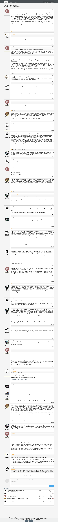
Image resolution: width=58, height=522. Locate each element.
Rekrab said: (13, 349)
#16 (53, 217)
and (14, 31)
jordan (7, 491)
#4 (53, 75)
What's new (10, 2)
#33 (53, 467)
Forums (6, 2)
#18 (53, 249)
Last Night (51, 501)
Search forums (10, 3)
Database (15, 2)
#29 (53, 404)
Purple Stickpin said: (14, 194)
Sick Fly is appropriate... (10, 500)
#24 (53, 340)
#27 (53, 384)
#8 (53, 123)
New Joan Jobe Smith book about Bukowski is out (15, 495)
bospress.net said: (13, 371)
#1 (53, 9)
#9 (53, 132)
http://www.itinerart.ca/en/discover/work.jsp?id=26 (19, 379)
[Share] (52, 9)
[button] (13, 2)
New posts (5, 3)
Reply (53, 29)
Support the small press (14, 491)
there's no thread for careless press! (13, 493)
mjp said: (12, 34)
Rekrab (51, 493)
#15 (53, 206)
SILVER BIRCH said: (14, 101)
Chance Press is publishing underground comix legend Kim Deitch (18, 490)
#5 (53, 84)
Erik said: (12, 433)
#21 (53, 298)
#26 (53, 369)
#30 (53, 424)
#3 (53, 46)
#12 (53, 167)
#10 (53, 151)
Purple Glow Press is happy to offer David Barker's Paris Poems (17, 498)
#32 (53, 452)
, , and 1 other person (18, 149)
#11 (53, 159)
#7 (53, 112)
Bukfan (51, 496)
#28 (53, 391)
